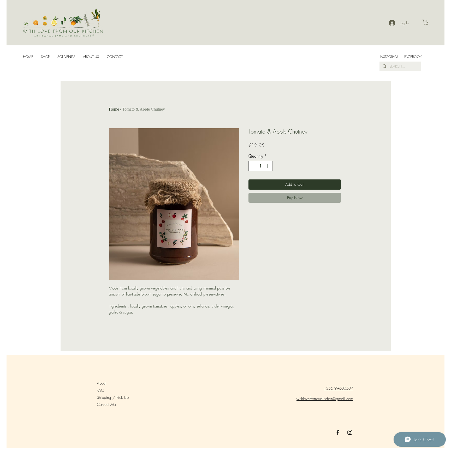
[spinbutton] (260, 166)
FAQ (100, 390)
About (101, 383)
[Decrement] (253, 166)
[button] (426, 22)
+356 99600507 (338, 388)
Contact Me (106, 404)
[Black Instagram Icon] (350, 432)
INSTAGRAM (388, 56)
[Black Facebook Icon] (338, 432)
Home (114, 109)
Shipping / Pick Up (113, 397)
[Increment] (268, 166)
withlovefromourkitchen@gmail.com (324, 398)
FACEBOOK (413, 56)
